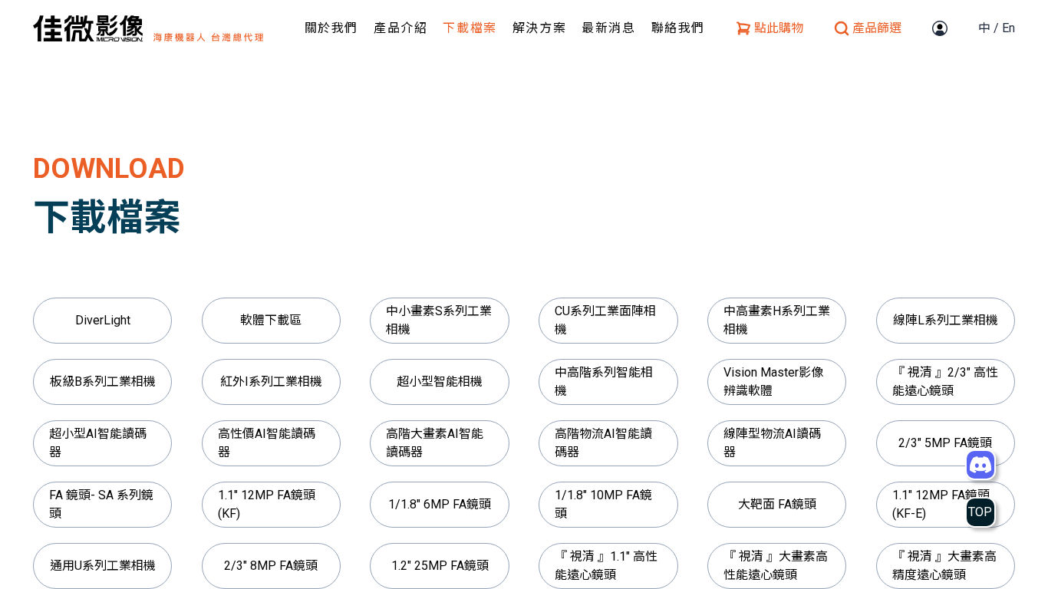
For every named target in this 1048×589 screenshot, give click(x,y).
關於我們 (331, 28)
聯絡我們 (678, 28)
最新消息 (608, 28)
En (1008, 28)
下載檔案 (469, 28)
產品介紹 (400, 28)
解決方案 (539, 28)
